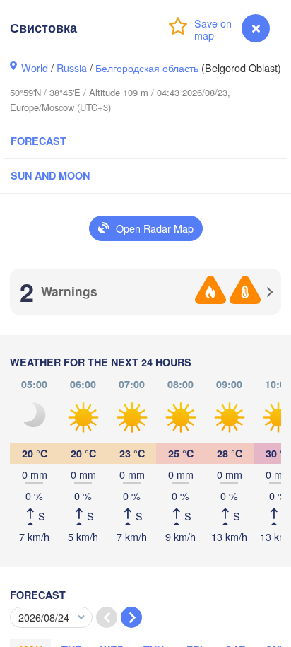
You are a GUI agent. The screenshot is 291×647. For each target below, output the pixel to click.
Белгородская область (146, 67)
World (34, 67)
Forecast (38, 141)
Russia (72, 67)
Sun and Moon (50, 175)
